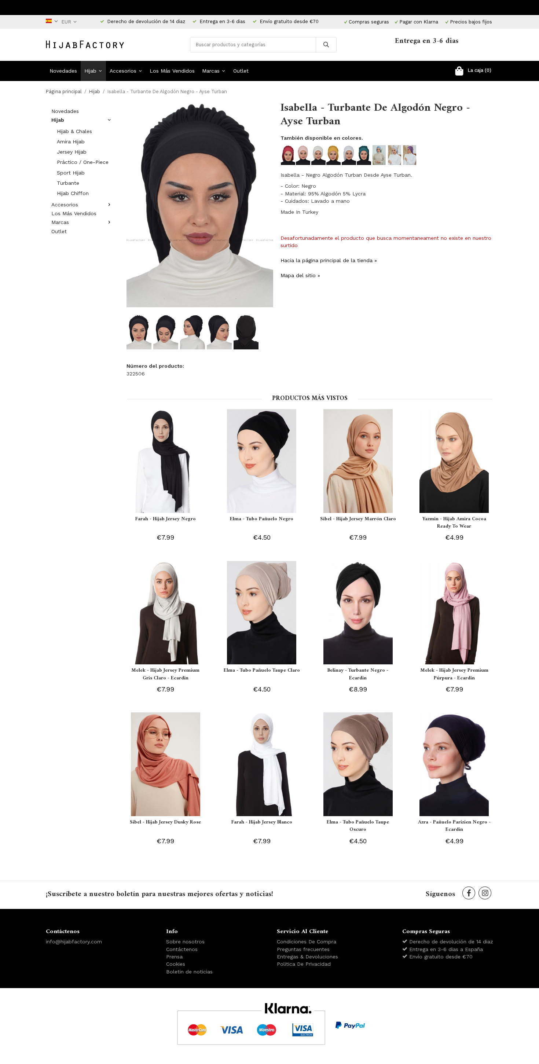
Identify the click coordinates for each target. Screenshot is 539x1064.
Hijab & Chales (74, 131)
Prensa (174, 957)
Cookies (175, 964)
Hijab (90, 71)
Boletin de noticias (189, 972)
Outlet (241, 71)
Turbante (68, 183)
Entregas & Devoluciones (307, 957)
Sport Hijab (71, 173)
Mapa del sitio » (300, 275)
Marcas (211, 71)
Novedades (63, 71)
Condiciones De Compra (306, 941)
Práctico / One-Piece (83, 162)
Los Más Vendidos (172, 71)
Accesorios (123, 71)
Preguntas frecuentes (303, 949)
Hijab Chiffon (73, 193)
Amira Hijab (71, 141)
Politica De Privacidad (304, 964)
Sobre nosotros (185, 941)
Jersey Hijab (72, 152)
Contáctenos (182, 949)
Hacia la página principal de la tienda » (328, 260)
